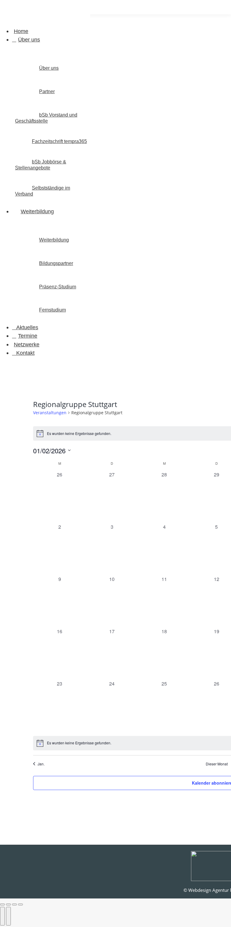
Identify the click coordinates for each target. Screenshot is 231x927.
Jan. (41, 763)
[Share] (8, 904)
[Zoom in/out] (20, 904)
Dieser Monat (217, 763)
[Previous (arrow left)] (2, 916)
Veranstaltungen (49, 412)
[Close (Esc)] (2, 904)
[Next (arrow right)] (8, 916)
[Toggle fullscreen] (14, 904)
